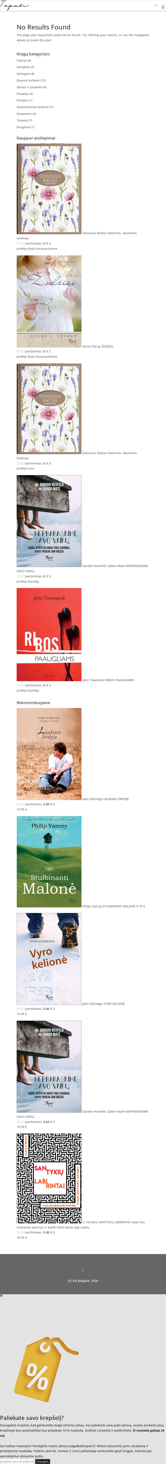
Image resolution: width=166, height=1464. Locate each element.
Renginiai (23, 127)
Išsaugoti (42, 1461)
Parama (22, 100)
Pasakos (23, 94)
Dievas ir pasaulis (29, 87)
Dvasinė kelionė (28, 80)
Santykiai (23, 67)
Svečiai (22, 60)
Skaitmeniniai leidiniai (33, 107)
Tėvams (22, 120)
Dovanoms (24, 114)
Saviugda (23, 74)
